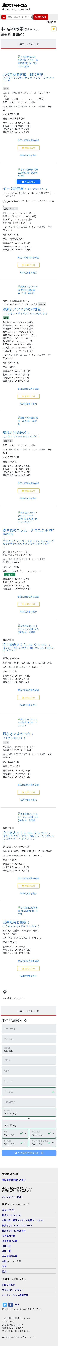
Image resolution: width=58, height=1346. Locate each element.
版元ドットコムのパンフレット (17, 1225)
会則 (4, 1261)
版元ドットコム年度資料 (14, 1230)
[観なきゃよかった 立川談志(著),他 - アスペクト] (28, 722)
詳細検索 (51, 22)
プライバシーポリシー (13, 1290)
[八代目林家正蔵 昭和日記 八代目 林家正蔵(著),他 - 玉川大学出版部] (28, 61)
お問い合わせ (8, 1285)
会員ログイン (8, 1210)
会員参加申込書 (9, 1241)
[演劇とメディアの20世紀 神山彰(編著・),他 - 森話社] (28, 290)
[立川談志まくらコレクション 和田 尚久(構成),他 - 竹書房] (28, 629)
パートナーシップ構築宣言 (15, 1295)
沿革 (4, 1266)
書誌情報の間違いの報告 (14, 1180)
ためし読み (29, 181)
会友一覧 (6, 1251)
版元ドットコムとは (12, 1215)
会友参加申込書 (9, 1256)
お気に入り (29, 147)
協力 (4, 1271)
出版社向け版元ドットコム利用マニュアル (22, 1220)
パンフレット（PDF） (13, 1197)
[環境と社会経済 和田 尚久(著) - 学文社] (28, 421)
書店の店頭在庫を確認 (28, 140)
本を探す (41, 17)
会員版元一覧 (8, 1236)
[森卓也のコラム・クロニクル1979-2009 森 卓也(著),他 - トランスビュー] (28, 517)
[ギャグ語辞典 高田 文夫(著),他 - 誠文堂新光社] (28, 172)
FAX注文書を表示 (28, 155)
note (16, 1304)
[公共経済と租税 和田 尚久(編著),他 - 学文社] (28, 910)
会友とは (6, 1246)
